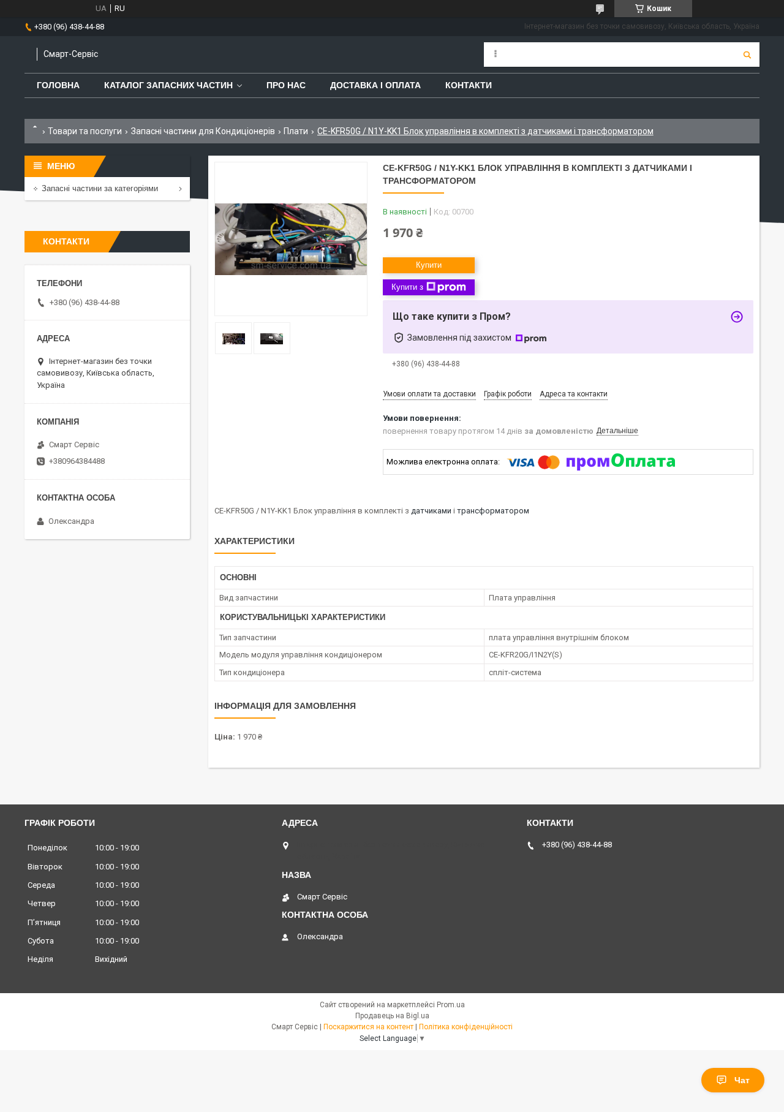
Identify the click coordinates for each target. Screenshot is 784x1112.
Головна (58, 85)
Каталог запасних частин (168, 85)
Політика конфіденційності (466, 1027)
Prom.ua (451, 1004)
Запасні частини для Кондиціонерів (203, 131)
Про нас (286, 85)
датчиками (431, 510)
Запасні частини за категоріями (100, 188)
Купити (429, 265)
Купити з (407, 287)
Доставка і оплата (375, 85)
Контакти (468, 85)
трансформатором (493, 510)
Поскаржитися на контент (368, 1027)
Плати (296, 131)
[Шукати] (747, 54)
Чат (742, 1080)
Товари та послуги (85, 131)
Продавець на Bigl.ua (392, 1016)
